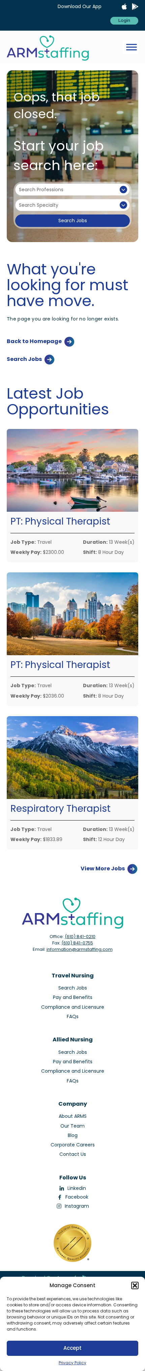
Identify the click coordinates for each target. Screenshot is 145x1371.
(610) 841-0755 (77, 943)
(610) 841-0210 (80, 936)
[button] (135, 1285)
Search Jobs (72, 220)
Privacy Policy (72, 1363)
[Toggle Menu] (131, 47)
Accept (72, 1347)
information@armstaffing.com (80, 949)
